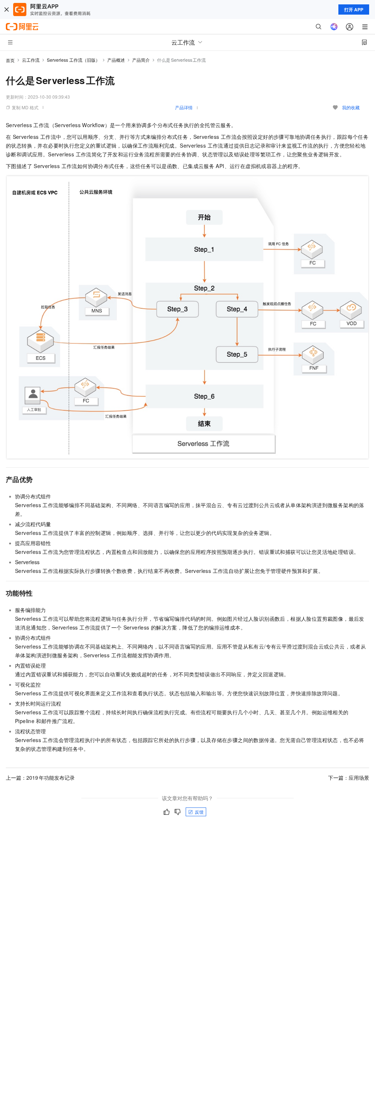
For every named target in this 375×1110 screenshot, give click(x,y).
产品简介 (141, 60)
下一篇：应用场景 (348, 777)
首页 (10, 60)
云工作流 (31, 60)
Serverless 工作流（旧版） (73, 60)
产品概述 (116, 60)
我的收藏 (351, 107)
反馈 (199, 812)
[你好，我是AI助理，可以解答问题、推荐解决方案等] (334, 26)
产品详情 (184, 107)
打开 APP (353, 9)
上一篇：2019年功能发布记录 (40, 777)
